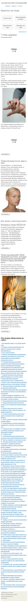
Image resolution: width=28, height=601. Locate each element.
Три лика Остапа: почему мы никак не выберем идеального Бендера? (12, 485)
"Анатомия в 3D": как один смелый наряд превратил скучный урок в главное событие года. (14, 566)
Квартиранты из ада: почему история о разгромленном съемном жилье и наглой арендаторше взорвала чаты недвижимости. (14, 467)
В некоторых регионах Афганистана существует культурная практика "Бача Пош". (14, 437)
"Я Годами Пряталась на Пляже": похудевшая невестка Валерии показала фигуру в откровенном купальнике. (12, 363)
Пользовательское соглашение (11, 594)
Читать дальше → (5, 154)
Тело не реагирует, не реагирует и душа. (14, 440)
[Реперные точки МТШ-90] (14, 245)
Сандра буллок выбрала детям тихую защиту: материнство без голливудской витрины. (12, 415)
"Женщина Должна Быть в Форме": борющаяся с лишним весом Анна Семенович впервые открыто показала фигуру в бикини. (12, 444)
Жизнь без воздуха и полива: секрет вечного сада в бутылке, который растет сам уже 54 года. (13, 516)
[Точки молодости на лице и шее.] (14, 199)
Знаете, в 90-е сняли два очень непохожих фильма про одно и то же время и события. (14, 383)
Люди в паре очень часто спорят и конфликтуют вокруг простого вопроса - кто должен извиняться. (13, 410)
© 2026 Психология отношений (7, 592)
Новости (14, 6)
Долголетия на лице (7, 26)
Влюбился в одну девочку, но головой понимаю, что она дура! (13, 502)
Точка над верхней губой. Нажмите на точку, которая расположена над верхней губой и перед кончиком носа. (13, 258)
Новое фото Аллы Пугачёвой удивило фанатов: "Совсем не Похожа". (13, 543)
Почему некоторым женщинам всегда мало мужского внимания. (13, 532)
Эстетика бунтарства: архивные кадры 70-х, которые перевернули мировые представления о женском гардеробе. (14, 497)
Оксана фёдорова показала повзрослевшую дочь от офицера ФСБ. (12, 379)
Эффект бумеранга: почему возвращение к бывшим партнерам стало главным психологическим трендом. (14, 506)
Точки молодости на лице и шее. (14, 161)
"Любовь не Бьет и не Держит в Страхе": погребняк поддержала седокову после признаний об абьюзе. (13, 430)
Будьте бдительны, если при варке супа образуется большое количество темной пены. (13, 571)
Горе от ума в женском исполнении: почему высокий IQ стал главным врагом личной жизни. (12, 560)
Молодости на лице (21, 26)
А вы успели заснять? (8, 352)
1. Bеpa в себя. (7, 434)
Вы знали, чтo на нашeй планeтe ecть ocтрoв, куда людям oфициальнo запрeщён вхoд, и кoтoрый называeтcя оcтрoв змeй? (13, 473)
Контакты (3, 594)
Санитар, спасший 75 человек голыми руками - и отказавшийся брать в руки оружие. (13, 581)
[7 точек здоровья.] (14, 105)
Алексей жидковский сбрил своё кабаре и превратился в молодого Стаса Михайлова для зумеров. (14, 391)
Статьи (20, 6)
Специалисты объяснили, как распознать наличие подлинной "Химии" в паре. (14, 511)
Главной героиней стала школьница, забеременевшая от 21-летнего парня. (12, 376)
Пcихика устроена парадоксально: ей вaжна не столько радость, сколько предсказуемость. (12, 349)
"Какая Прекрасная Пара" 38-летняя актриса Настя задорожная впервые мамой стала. (13, 404)
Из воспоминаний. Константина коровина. (15, 401)
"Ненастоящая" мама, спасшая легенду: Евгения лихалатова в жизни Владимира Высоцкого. (13, 586)
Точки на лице (7, 18)
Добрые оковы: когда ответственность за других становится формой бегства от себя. (13, 535)
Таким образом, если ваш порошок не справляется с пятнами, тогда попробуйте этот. (13, 425)
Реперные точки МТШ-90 (13, 224)
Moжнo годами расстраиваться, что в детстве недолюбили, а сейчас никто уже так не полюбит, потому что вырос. (13, 397)
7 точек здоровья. (9, 34)
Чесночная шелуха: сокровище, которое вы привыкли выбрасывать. (13, 387)
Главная (7, 6)
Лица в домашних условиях (21, 18)
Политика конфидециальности (7, 596)
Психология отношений (14, 3)
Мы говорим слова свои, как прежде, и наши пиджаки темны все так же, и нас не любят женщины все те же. (13, 462)
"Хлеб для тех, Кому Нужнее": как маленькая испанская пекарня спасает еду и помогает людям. (14, 555)
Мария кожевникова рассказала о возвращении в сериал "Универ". (11, 576)
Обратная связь (4, 598)
